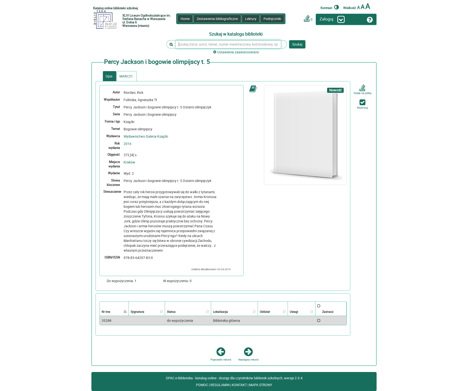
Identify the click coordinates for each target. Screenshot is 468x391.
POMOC (202, 384)
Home (185, 18)
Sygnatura (137, 312)
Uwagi (294, 312)
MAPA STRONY (260, 384)
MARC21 (126, 76)
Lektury (250, 18)
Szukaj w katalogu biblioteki (236, 34)
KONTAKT (240, 384)
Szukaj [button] (297, 44)
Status (171, 312)
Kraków (129, 162)
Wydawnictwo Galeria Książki (146, 136)
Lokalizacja (220, 312)
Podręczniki (272, 18)
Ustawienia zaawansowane (237, 52)
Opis (109, 76)
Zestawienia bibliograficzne (217, 18)
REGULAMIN (220, 384)
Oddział (265, 312)
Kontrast (327, 8)
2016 (127, 143)
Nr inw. (106, 312)
